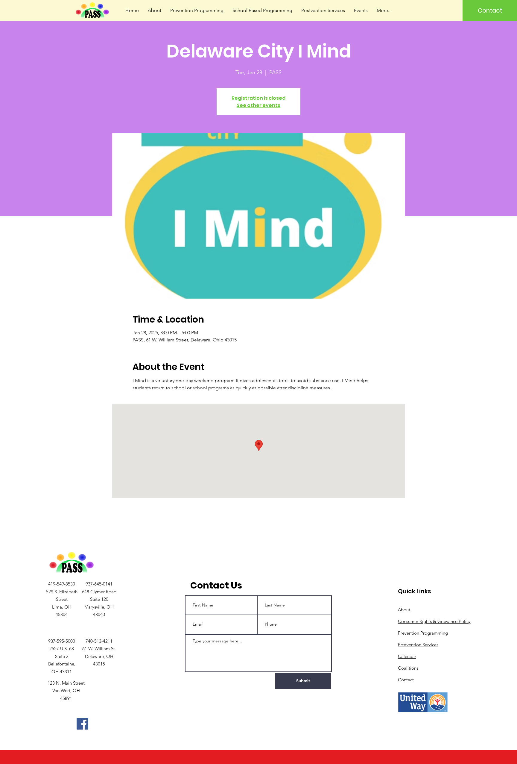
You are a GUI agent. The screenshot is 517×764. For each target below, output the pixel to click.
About (404, 609)
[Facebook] (82, 724)
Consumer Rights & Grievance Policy (434, 621)
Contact (406, 680)
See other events (258, 105)
